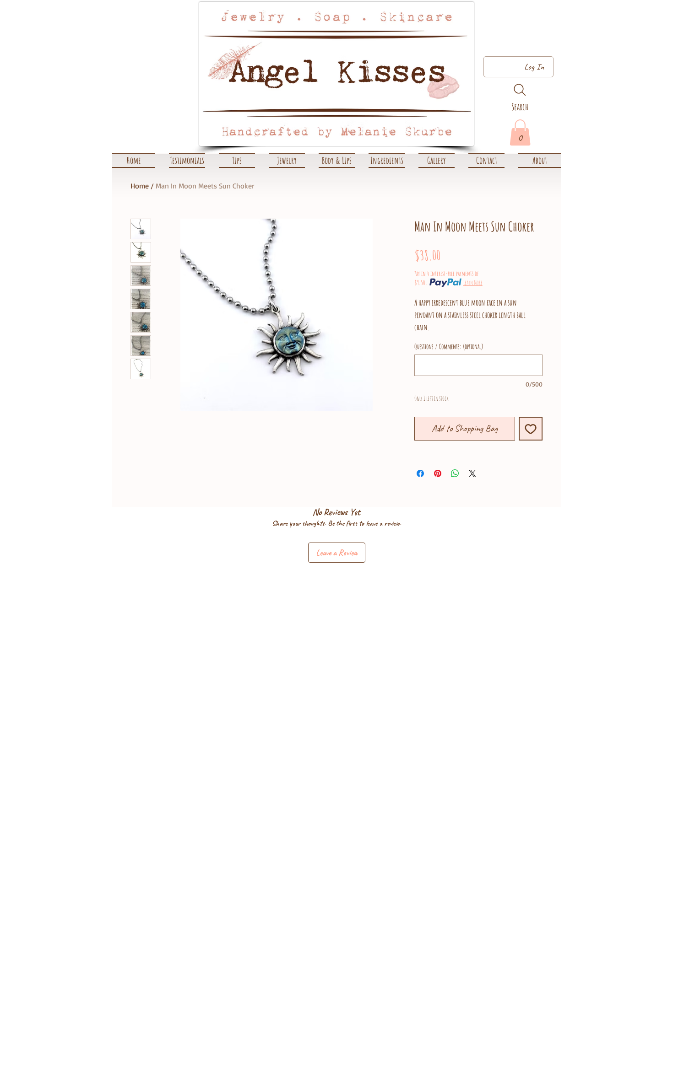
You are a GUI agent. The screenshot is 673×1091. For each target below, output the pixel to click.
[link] (520, 132)
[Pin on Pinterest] (437, 473)
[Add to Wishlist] (531, 429)
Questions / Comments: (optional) (448, 347)
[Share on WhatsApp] (455, 473)
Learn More (473, 282)
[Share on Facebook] (420, 473)
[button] (287, 160)
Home (139, 185)
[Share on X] (472, 473)
